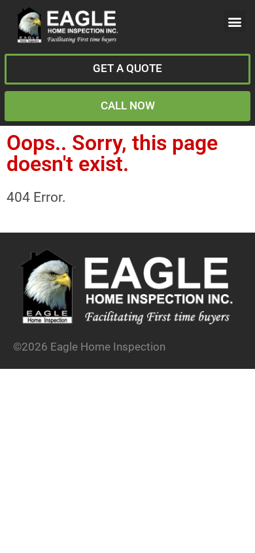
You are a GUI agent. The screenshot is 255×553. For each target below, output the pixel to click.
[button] (234, 21)
